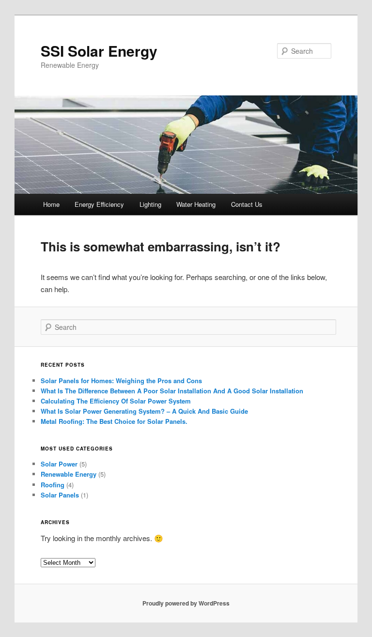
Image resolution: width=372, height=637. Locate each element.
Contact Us (247, 204)
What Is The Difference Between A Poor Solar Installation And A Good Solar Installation (172, 390)
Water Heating (196, 204)
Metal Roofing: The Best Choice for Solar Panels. (114, 421)
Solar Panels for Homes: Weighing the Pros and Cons (121, 380)
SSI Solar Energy (99, 50)
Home (51, 204)
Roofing (52, 484)
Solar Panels (60, 494)
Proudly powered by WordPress (186, 603)
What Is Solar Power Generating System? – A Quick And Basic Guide (144, 411)
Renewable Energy (68, 474)
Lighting (150, 204)
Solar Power (59, 463)
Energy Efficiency (99, 204)
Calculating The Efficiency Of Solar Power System (116, 400)
